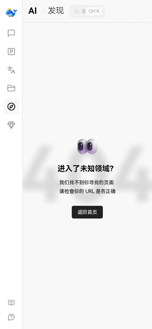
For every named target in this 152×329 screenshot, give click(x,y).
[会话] (11, 33)
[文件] (11, 88)
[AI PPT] (11, 51)
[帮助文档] (11, 303)
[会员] (11, 125)
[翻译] (11, 70)
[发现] (11, 106)
